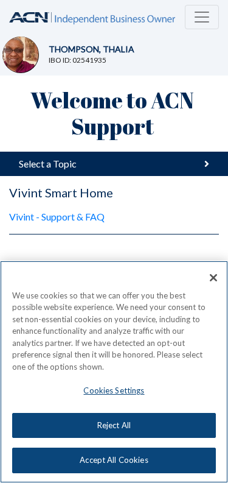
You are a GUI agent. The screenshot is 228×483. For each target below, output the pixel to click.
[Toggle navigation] (202, 17)
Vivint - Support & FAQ (57, 216)
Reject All (114, 425)
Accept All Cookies (114, 460)
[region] (114, 372)
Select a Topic (48, 163)
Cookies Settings (113, 390)
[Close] (213, 277)
